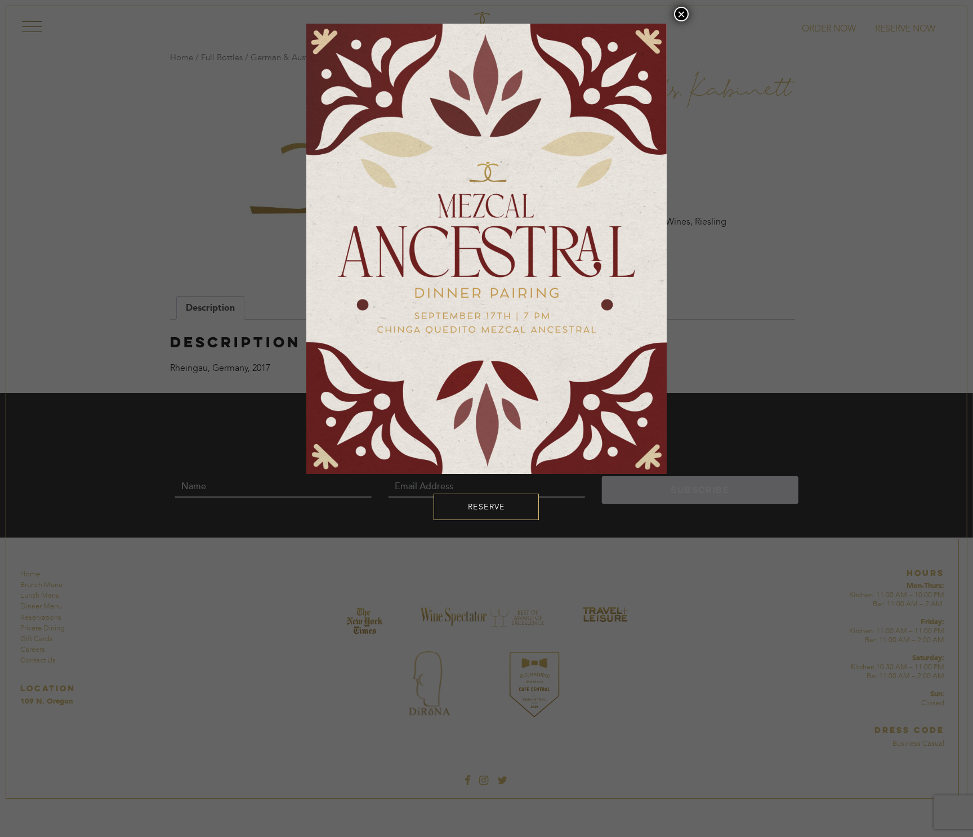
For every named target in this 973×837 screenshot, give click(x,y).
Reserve (486, 507)
